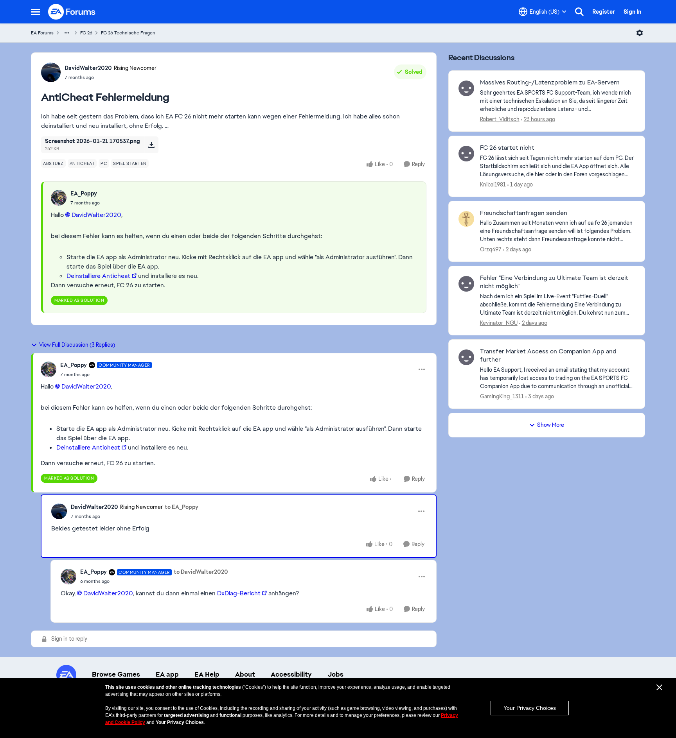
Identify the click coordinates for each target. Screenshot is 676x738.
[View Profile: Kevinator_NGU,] (466, 284)
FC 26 (86, 33)
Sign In (632, 11)
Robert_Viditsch (500, 119)
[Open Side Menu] (35, 12)
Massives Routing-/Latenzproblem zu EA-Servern (550, 82)
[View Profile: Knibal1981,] (466, 153)
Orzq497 (491, 249)
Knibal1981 (493, 184)
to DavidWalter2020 (201, 571)
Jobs (335, 674)
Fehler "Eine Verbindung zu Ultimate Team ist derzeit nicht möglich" (554, 282)
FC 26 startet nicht (507, 148)
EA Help (206, 674)
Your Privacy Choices (529, 708)
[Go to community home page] (72, 12)
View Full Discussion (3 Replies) (77, 344)
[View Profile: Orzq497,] (466, 219)
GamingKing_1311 (502, 396)
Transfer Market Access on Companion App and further (548, 356)
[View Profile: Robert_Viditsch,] (466, 88)
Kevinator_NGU (499, 322)
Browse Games (116, 674)
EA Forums (42, 33)
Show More (550, 424)
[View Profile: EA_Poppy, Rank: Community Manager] (48, 369)
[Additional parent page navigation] (67, 32)
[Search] (579, 11)
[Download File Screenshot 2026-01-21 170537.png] (151, 144)
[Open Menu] (639, 32)
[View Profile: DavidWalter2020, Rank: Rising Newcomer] (51, 72)
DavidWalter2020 (88, 68)
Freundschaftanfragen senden (523, 213)
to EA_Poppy (181, 507)
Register (603, 11)
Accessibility (291, 674)
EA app (167, 674)
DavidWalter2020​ (96, 215)
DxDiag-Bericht (239, 593)
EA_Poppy (83, 193)
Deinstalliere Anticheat (98, 276)
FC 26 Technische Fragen (128, 33)
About (245, 674)
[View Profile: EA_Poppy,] (59, 198)
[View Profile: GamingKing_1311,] (466, 357)
